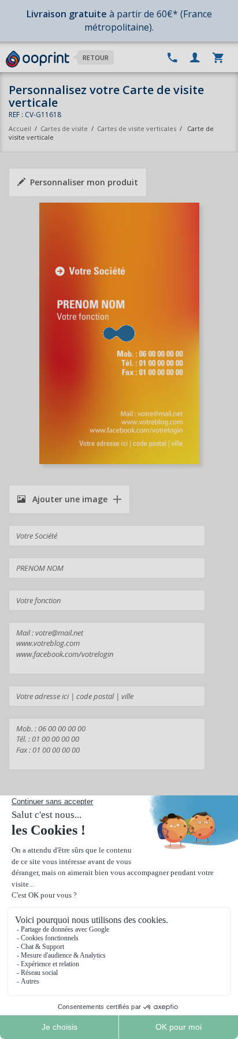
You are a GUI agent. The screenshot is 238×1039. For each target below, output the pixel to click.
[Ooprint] (37, 59)
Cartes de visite (64, 128)
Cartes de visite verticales (136, 128)
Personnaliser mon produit (84, 182)
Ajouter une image (68, 499)
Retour (96, 57)
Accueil (20, 128)
